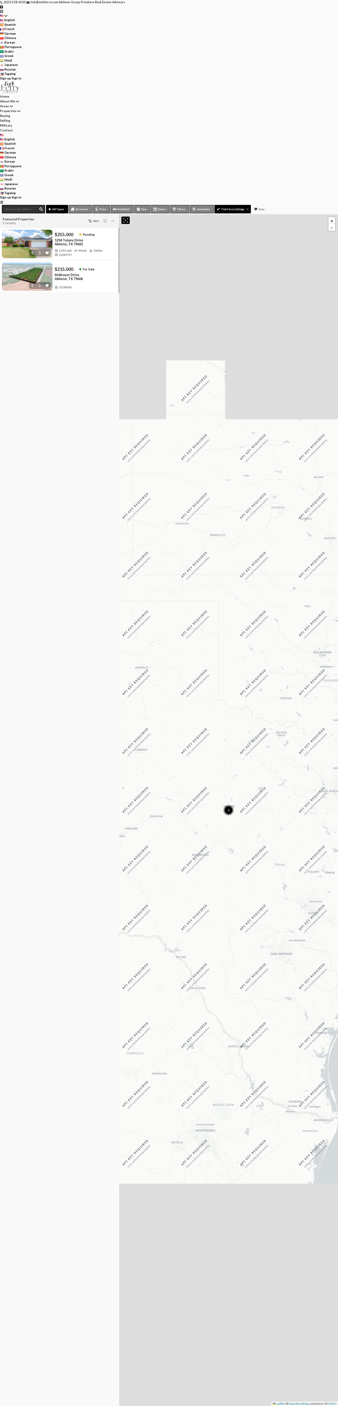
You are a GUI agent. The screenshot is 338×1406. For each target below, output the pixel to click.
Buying (5, 116)
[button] (331, 220)
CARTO (332, 1403)
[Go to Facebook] (1, 6)
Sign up (5, 78)
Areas (4, 106)
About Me (7, 101)
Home (4, 96)
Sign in (16, 78)
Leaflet (279, 1403)
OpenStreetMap (299, 1403)
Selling (5, 120)
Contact (6, 130)
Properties (8, 111)
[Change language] (3, 16)
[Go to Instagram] (1, 11)
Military (6, 125)
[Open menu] (1, 202)
